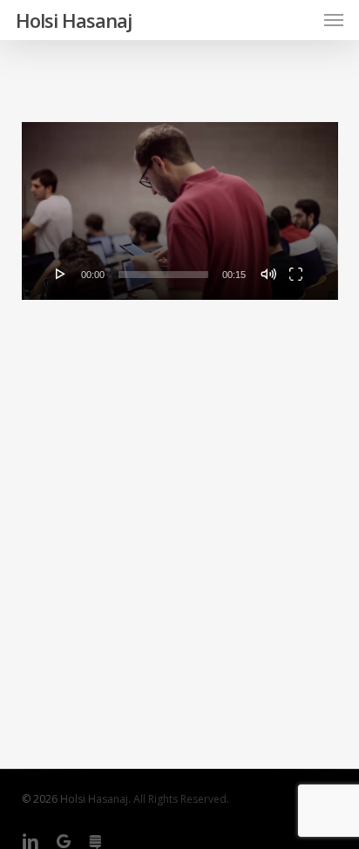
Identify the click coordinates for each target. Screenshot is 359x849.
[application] (180, 211)
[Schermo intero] (295, 273)
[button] (333, 20)
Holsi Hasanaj (74, 20)
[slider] (164, 274)
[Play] (61, 273)
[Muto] (268, 273)
